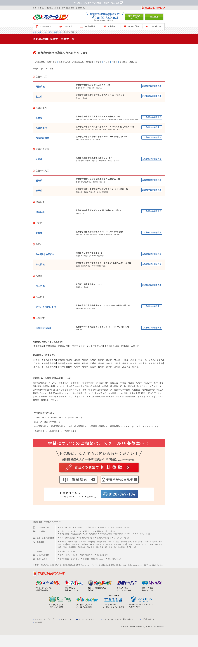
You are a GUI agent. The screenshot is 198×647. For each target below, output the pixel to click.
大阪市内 (137, 544)
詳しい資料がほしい (115, 559)
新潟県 (152, 360)
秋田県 (69, 360)
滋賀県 (101, 363)
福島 (98, 541)
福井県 (45, 363)
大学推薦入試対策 (97, 426)
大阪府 (117, 363)
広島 (79, 547)
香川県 (61, 367)
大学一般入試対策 (76, 426)
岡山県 (160, 363)
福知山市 (89, 62)
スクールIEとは (45, 26)
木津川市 (133, 62)
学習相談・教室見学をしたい (93, 559)
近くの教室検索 (55, 32)
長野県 (61, 363)
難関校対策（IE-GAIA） (120, 426)
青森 (76, 541)
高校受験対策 (57, 426)
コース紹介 (67, 26)
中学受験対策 (40, 426)
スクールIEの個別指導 (68, 538)
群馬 (59, 544)
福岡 (106, 547)
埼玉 (151, 541)
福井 (86, 544)
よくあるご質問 (133, 26)
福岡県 (85, 367)
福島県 (85, 360)
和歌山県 (142, 363)
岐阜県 (69, 363)
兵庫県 (125, 363)
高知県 (77, 367)
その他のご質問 (102, 555)
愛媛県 (69, 367)
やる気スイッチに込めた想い (85, 527)
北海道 (37, 360)
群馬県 (109, 360)
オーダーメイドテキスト (122, 538)
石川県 (37, 363)
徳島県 (53, 367)
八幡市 (114, 62)
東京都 (133, 360)
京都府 (109, 363)
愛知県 (85, 363)
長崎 (115, 547)
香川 (92, 547)
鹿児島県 (126, 367)
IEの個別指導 (89, 26)
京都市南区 (51, 62)
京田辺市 (123, 62)
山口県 (45, 367)
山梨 (73, 544)
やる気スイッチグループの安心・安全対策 (115, 527)
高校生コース (74, 417)
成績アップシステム (104, 538)
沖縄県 (135, 367)
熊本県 (109, 367)
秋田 (84, 541)
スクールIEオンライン (146, 426)
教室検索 (111, 26)
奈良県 (133, 363)
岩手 (80, 541)
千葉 (147, 541)
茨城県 (93, 360)
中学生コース (57, 417)
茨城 (155, 541)
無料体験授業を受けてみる (69, 559)
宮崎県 (117, 367)
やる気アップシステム (86, 538)
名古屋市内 (100, 544)
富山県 (160, 360)
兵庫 (151, 544)
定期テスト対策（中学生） (46, 422)
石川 (82, 544)
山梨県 (53, 363)
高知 (97, 547)
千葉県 (125, 360)
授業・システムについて (68, 555)
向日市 (106, 62)
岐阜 (115, 544)
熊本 (119, 547)
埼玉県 (117, 360)
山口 (83, 547)
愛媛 (101, 547)
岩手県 (53, 360)
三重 (124, 544)
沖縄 (134, 547)
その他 (115, 541)
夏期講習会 (54, 431)
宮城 (89, 541)
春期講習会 (39, 431)
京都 (156, 544)
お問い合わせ (155, 26)
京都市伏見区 (78, 62)
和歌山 (65, 547)
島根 (70, 547)
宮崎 (123, 547)
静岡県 (77, 363)
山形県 (77, 360)
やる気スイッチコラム (68, 551)
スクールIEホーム (40, 32)
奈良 (59, 547)
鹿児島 (129, 547)
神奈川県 (142, 360)
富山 (77, 544)
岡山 (74, 547)
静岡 (119, 544)
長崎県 (101, 367)
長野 (68, 544)
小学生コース (40, 417)
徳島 (88, 547)
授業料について (86, 555)
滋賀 (160, 544)
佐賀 (110, 547)
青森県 (45, 360)
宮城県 (61, 360)
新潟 (64, 544)
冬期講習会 (69, 431)
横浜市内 (132, 541)
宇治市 (98, 62)
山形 (93, 541)
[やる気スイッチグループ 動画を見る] (153, 8)
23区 (109, 541)
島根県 (152, 363)
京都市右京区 (64, 62)
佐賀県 (93, 367)
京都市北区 (40, 62)
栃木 (160, 541)
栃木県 (101, 360)
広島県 (37, 367)
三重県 (93, 363)
